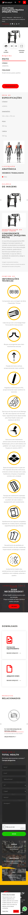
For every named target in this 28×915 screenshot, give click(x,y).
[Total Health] (7, 2)
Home (3, 17)
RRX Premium (18, 17)
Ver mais (14, 606)
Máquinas (9, 17)
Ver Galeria (6, 51)
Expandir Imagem (21, 51)
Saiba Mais (5, 911)
